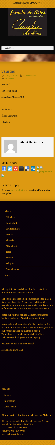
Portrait (9, 234)
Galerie (7, 211)
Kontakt (7, 395)
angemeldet (17, 190)
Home (7, 275)
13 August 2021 (11, 76)
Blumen (9, 257)
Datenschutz (10, 407)
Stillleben (10, 217)
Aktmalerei (11, 246)
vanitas (8, 71)
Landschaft (11, 223)
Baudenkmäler (13, 229)
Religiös (10, 263)
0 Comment (9, 78)
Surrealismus (12, 269)
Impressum (9, 401)
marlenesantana (29, 76)
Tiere (8, 252)
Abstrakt (10, 240)
